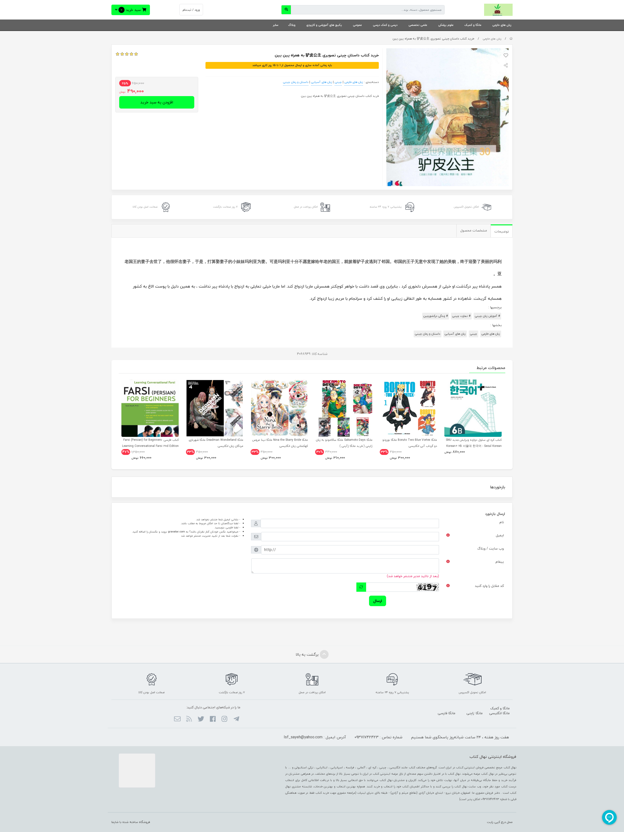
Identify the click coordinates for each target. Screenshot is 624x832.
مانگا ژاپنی (475, 713)
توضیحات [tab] (501, 231)
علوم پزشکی (446, 25)
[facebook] (213, 719)
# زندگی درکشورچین (435, 316)
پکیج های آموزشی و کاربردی (324, 25)
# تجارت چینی (461, 316)
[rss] (189, 719)
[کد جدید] (361, 587)
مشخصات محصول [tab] (473, 230)
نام (501, 522)
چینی (338, 82)
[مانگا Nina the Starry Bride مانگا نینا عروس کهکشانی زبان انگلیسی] (279, 408)
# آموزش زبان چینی (487, 316)
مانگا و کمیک (473, 25)
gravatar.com (176, 531)
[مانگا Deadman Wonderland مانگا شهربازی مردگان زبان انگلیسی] (214, 408)
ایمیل (500, 535)
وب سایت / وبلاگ (490, 548)
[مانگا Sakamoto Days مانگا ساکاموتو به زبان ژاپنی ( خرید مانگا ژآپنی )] (343, 408)
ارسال (377, 600)
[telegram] (236, 719)
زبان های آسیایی (321, 82)
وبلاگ (291, 25)
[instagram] (224, 719)
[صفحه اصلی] (511, 38)
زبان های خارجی (501, 25)
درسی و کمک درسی (385, 25)
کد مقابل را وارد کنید (489, 586)
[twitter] (201, 719)
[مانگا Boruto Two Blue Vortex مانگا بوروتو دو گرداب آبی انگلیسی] (408, 408)
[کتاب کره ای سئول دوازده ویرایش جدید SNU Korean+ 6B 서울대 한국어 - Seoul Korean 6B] (473, 408)
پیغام (500, 562)
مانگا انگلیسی (499, 713)
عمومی (357, 25)
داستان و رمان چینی (295, 82)
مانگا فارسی (446, 713)
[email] (177, 719)
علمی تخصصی (418, 25)
